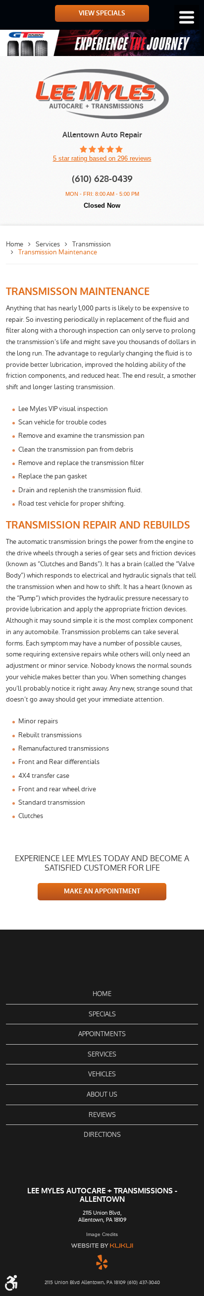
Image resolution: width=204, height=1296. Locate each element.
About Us (102, 1094)
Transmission (91, 244)
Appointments (102, 1034)
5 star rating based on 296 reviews (102, 158)
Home (14, 244)
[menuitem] (102, 994)
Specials (102, 1014)
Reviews (102, 1114)
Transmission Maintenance (57, 252)
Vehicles (102, 1074)
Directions (102, 1134)
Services (48, 244)
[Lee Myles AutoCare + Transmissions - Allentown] (102, 93)
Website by (102, 1245)
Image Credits (102, 1234)
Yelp (102, 1261)
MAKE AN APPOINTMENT (102, 891)
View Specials (102, 13)
